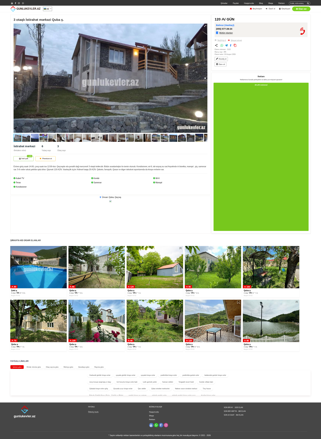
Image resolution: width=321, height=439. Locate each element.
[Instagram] (19, 3)
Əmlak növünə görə (34, 367)
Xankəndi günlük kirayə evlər (99, 375)
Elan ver (302, 8)
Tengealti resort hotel (186, 382)
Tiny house (207, 389)
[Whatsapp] (23, 3)
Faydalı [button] (236, 3)
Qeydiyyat (285, 8)
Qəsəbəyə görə (83, 367)
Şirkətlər (224, 3)
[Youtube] (12, 3)
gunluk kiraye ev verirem (137, 395)
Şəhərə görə (17, 367)
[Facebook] (15, 3)
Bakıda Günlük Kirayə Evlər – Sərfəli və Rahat (106, 395)
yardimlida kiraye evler (168, 375)
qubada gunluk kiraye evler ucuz (183, 395)
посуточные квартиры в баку (100, 382)
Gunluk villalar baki (206, 382)
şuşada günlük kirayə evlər (125, 375)
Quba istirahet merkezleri (160, 389)
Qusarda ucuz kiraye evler (122, 389)
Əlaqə (270, 3)
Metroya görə (68, 367)
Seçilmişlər (257, 8)
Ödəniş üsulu (93, 412)
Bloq (261, 3)
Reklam (281, 3)
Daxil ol (271, 8)
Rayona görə (99, 367)
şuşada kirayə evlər (148, 375)
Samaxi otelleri (167, 382)
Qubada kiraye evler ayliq (98, 389)
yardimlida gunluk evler (190, 375)
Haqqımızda (249, 3)
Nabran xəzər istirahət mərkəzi (186, 389)
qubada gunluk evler (159, 395)
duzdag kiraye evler (208, 395)
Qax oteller (142, 389)
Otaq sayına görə (52, 367)
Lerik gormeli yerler (150, 382)
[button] (205, 26)
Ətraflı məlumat (261, 85)
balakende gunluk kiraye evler (215, 375)
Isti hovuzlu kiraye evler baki (127, 382)
